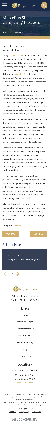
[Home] (24, 5)
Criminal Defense (25, 328)
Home (25, 315)
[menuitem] (12, 411)
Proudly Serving (25, 342)
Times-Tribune (16, 55)
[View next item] (17, 273)
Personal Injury (25, 335)
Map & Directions (25, 383)
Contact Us (25, 356)
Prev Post (11, 234)
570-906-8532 (25, 300)
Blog (25, 349)
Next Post (39, 234)
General (17, 225)
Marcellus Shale (21, 74)
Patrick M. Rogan (25, 322)
